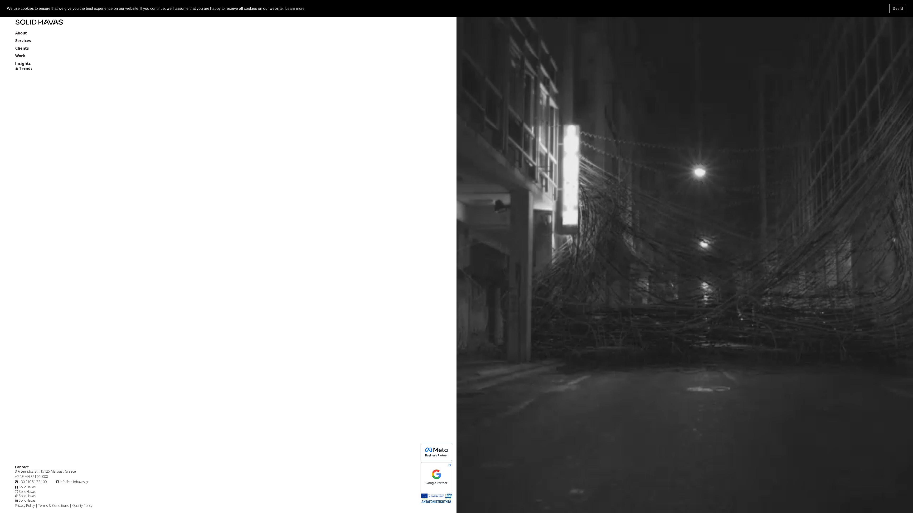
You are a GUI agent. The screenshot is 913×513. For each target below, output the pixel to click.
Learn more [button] (295, 8)
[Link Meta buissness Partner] (436, 477)
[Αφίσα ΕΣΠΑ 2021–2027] (436, 498)
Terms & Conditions (53, 505)
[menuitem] (21, 34)
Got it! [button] (898, 8)
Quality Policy (81, 505)
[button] (23, 41)
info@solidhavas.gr (74, 482)
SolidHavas (27, 487)
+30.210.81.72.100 (33, 482)
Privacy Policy (25, 505)
